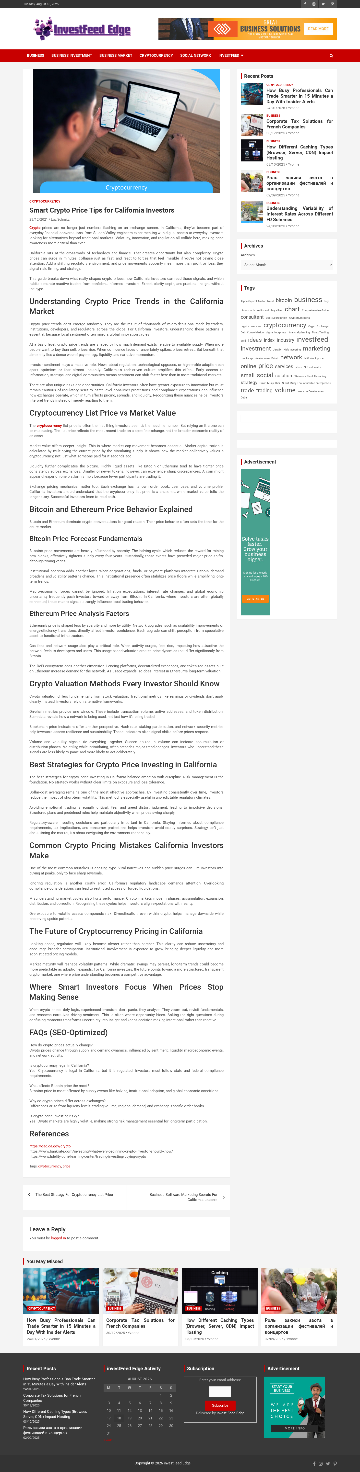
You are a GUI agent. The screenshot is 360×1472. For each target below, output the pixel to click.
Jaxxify (277, 349)
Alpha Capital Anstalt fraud (257, 301)
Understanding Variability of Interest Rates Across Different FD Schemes (299, 213)
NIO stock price (314, 358)
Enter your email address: (220, 1396)
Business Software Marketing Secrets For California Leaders (183, 1197)
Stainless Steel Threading (310, 376)
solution (283, 375)
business (308, 299)
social (265, 375)
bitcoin (284, 300)
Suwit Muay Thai (270, 383)
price (66, 1166)
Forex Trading (320, 332)
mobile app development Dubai (259, 358)
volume (285, 390)
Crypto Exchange (318, 326)
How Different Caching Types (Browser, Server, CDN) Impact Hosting (299, 152)
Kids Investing (292, 349)
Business (35, 55)
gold (243, 340)
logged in (58, 1238)
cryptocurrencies (251, 326)
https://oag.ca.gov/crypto (50, 1146)
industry (285, 340)
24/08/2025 (275, 226)
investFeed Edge (177, 1463)
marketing (316, 348)
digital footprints (276, 332)
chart (292, 309)
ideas (255, 340)
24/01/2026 (275, 108)
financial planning (299, 332)
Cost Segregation (276, 317)
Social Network (195, 55)
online (248, 366)
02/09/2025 (275, 195)
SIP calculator (312, 367)
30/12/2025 (275, 133)
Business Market (115, 55)
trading (264, 390)
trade (247, 390)
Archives (248, 255)
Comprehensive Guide (315, 310)
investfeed (312, 339)
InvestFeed (228, 55)
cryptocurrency (49, 1166)
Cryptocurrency (156, 55)
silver (298, 367)
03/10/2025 (275, 164)
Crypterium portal (300, 317)
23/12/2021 (38, 219)
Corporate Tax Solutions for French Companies (299, 124)
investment (256, 348)
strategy (249, 382)
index (269, 340)
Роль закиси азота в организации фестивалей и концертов (299, 183)
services (284, 366)
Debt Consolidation (252, 332)
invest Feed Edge (230, 1413)
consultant (252, 317)
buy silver (277, 310)
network (291, 357)
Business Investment (71, 55)
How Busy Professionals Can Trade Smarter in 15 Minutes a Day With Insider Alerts (299, 96)
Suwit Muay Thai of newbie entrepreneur (306, 383)
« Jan (108, 1440)
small (248, 375)
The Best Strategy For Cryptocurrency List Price (74, 1194)
